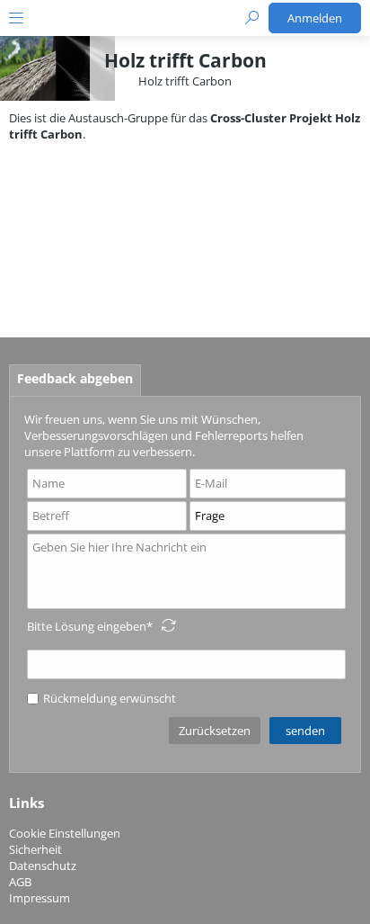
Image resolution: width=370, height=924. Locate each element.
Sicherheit (35, 849)
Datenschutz (42, 865)
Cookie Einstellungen (64, 833)
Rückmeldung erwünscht (109, 698)
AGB (20, 882)
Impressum (39, 898)
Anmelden (314, 18)
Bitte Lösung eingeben (86, 626)
